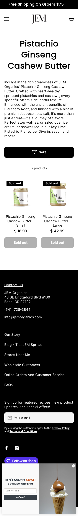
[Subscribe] (68, 417)
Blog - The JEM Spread (23, 344)
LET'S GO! (20, 497)
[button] (71, 19)
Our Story (12, 334)
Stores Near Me (17, 355)
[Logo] (39, 19)
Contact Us (13, 285)
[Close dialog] (73, 465)
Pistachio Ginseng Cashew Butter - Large (57, 221)
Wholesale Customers (22, 365)
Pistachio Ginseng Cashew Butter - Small (20, 221)
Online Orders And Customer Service (34, 375)
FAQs (8, 385)
